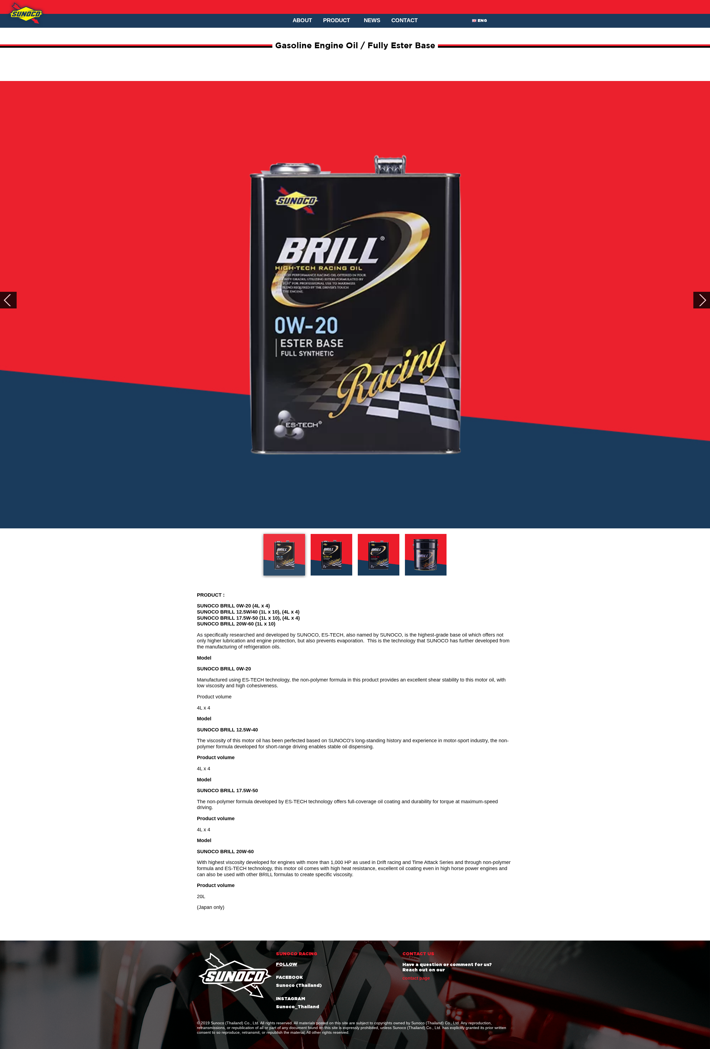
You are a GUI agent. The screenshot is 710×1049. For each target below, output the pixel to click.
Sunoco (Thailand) (299, 985)
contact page (416, 978)
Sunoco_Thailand (297, 1007)
